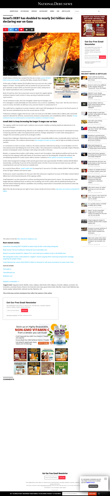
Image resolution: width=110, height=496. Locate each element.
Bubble (26, 285)
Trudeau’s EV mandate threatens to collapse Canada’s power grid (97, 170)
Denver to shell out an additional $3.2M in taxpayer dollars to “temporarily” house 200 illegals (97, 86)
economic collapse (62, 285)
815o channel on (22, 239)
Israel (64, 287)
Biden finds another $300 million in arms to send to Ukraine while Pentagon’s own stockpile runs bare (97, 240)
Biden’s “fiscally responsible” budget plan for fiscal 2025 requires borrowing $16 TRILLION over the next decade (97, 213)
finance (19, 287)
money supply (7, 289)
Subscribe (92, 494)
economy (13, 287)
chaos (31, 285)
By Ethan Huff (97, 142)
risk (58, 11)
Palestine (36, 289)
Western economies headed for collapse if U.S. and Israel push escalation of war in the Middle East (34, 253)
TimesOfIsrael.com (9, 272)
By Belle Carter (97, 109)
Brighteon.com (32, 239)
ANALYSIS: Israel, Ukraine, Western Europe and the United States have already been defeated (96, 96)
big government (18, 285)
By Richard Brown (98, 81)
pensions (34, 11)
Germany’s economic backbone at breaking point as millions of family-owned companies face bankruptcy (97, 231)
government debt (49, 287)
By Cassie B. (96, 184)
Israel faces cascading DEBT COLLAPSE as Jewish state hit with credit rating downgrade (30, 246)
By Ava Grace (97, 132)
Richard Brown (17, 26)
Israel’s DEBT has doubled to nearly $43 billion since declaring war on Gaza (97, 78)
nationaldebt (43, 11)
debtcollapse (66, 11)
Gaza (41, 287)
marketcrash (14, 11)
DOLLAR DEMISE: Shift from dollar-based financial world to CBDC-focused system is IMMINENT (96, 105)
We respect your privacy (46, 485)
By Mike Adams (97, 99)
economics (6, 287)
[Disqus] (41, 403)
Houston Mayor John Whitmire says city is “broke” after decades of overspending (97, 129)
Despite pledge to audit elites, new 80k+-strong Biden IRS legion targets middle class (97, 114)
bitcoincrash (25, 11)
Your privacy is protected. (12, 315)
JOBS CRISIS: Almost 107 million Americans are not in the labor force (97, 189)
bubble (52, 11)
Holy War (58, 287)
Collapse (36, 285)
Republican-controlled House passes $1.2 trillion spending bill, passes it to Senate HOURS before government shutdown (97, 138)
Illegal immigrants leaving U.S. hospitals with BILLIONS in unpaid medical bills (97, 221)
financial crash (35, 287)
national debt (16, 289)
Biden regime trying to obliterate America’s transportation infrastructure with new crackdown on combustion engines (97, 179)
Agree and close (93, 486)
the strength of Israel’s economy (45, 140)
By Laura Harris (97, 90)
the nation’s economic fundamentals (60, 157)
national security (27, 289)
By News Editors (98, 117)
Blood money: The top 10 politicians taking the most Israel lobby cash (25, 250)
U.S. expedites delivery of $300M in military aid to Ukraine (97, 204)
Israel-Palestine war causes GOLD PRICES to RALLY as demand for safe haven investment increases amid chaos (38, 262)
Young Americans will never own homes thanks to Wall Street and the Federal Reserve (97, 163)
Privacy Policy (55, 490)
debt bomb (43, 285)
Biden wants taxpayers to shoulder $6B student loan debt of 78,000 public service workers (97, 147)
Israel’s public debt (27, 168)
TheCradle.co (7, 269)
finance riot (26, 287)
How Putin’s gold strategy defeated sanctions (95, 121)
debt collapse (51, 285)
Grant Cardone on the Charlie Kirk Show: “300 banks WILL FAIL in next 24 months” (97, 197)
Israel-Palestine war (72, 287)
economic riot (73, 285)
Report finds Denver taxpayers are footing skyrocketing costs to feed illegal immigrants (97, 155)
